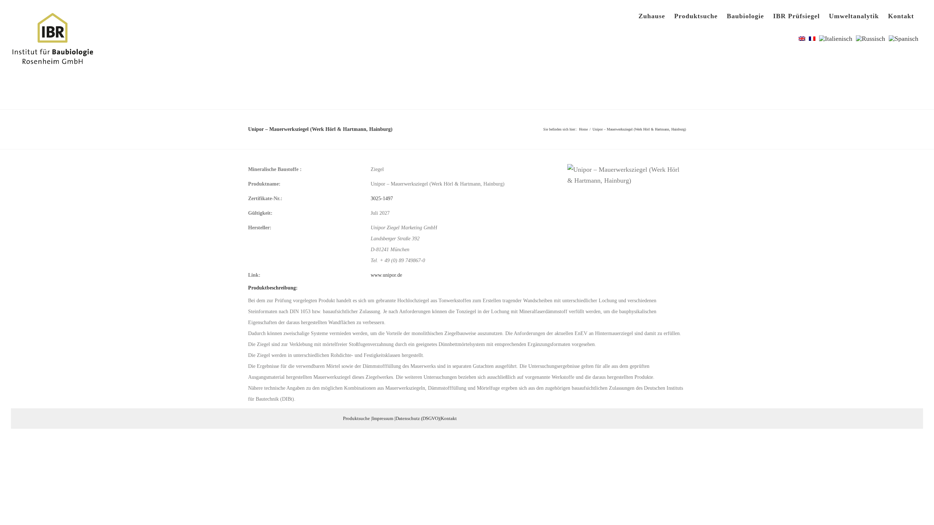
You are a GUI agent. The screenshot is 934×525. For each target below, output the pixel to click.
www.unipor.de (386, 275)
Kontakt (449, 418)
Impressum (382, 418)
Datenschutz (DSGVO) (417, 418)
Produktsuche (356, 418)
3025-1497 (382, 198)
